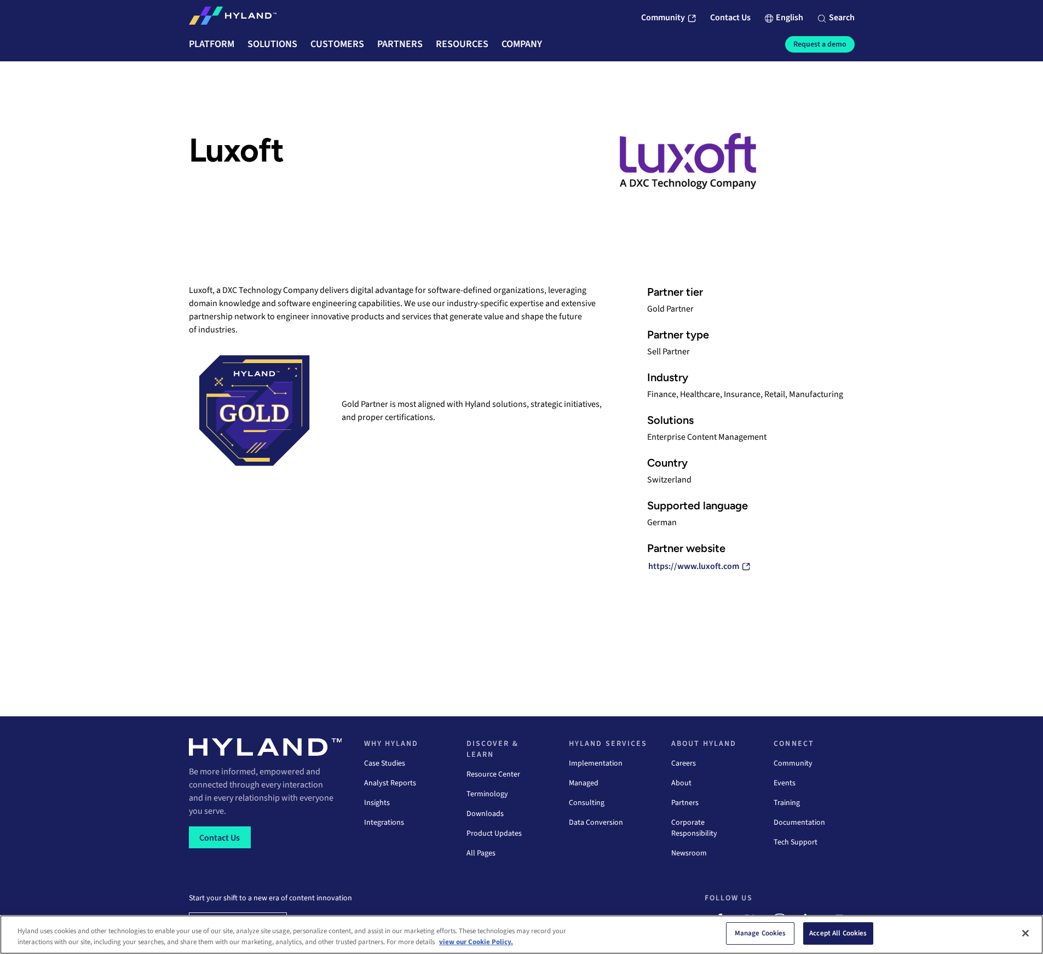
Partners (685, 802)
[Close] (1025, 933)
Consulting (586, 802)
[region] (521, 934)
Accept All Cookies (838, 933)
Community (793, 763)
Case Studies (384, 763)
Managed (583, 783)
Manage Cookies (760, 933)
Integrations (384, 822)
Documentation (799, 822)
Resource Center (493, 774)
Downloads (485, 813)
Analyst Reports (390, 783)
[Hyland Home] (232, 18)
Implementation (596, 763)
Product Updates (494, 833)
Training (787, 802)
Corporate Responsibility (694, 828)
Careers (683, 763)
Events (785, 783)
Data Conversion (596, 822)
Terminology (487, 794)
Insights (377, 802)
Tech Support (795, 842)
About (681, 783)
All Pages (480, 853)
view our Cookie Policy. (476, 942)
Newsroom (689, 853)
